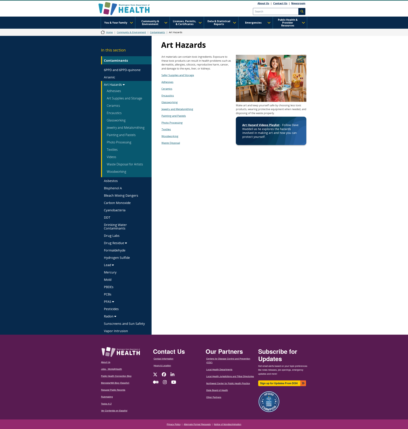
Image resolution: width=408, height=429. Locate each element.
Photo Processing (119, 142)
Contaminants (157, 32)
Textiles (112, 149)
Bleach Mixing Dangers (121, 195)
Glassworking (116, 120)
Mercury (110, 272)
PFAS (108, 301)
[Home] (127, 9)
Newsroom (298, 3)
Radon (109, 316)
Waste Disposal (170, 143)
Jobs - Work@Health (111, 369)
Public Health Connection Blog (116, 376)
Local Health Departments (219, 369)
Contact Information (163, 358)
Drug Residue (114, 243)
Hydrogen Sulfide (117, 257)
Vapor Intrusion (116, 331)
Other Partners (213, 397)
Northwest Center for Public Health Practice (228, 383)
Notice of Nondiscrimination (227, 424)
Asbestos (111, 181)
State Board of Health (217, 390)
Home (109, 32)
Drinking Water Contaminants (115, 226)
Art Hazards (113, 84)
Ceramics (113, 105)
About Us (263, 3)
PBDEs (108, 287)
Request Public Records (113, 389)
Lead (108, 265)
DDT (107, 217)
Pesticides (111, 309)
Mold (107, 279)
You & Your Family (115, 22)
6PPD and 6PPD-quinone (122, 70)
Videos (111, 157)
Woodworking (116, 171)
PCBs (107, 294)
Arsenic (109, 77)
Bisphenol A (113, 188)
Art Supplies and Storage (124, 98)
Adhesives (114, 91)
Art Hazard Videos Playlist (261, 125)
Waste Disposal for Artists (125, 164)
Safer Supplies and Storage (177, 75)
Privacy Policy (174, 424)
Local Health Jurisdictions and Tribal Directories (230, 376)
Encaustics (114, 113)
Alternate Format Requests (197, 424)
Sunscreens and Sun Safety (125, 323)
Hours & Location (162, 365)
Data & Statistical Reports (219, 22)
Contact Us (280, 3)
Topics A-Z (106, 403)
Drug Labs (112, 235)
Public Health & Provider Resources (288, 22)
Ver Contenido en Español (114, 410)
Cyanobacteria (114, 210)
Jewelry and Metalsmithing (125, 127)
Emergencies (253, 22)
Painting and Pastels (121, 135)
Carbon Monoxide (117, 203)
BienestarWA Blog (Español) (115, 382)
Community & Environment (150, 22)
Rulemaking (107, 396)
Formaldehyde (114, 250)
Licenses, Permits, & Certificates (184, 22)
